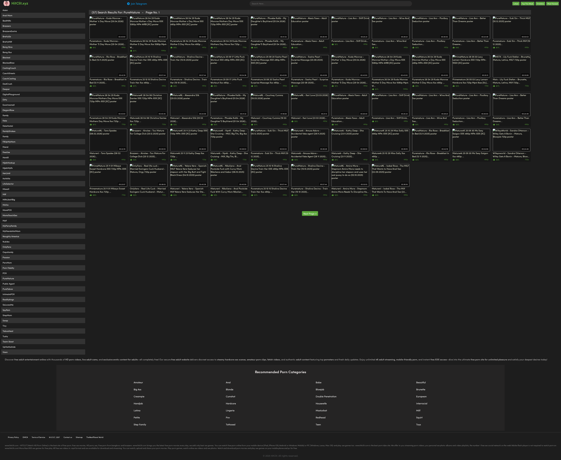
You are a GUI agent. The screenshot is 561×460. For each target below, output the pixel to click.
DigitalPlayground (11, 94)
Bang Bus (7, 52)
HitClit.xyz (19, 3)
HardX (6, 157)
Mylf (5, 220)
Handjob (138, 403)
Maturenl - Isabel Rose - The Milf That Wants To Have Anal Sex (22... (389, 190)
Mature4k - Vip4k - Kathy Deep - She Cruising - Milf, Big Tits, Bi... (229, 155)
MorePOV (7, 210)
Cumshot (230, 396)
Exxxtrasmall (8, 104)
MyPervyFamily (10, 225)
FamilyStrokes (9, 131)
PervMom (7, 262)
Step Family (140, 424)
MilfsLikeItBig (9, 199)
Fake (5, 120)
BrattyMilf (7, 41)
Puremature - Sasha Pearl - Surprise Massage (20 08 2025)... (309, 81)
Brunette (420, 389)
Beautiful (421, 382)
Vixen (5, 352)
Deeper (6, 89)
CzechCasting (9, 78)
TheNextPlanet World (94, 437)
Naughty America (11, 236)
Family (5, 115)
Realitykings (8, 299)
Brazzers (7, 25)
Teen (318, 424)
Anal (228, 382)
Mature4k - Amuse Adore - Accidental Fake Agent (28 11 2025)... (309, 155)
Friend (5, 146)
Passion (6, 257)
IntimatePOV (9, 294)
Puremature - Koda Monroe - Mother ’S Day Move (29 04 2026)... (107, 42)
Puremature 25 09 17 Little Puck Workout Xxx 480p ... (226, 81)
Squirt (419, 417)
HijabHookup (9, 162)
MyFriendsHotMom (11, 231)
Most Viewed (552, 3)
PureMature (8, 278)
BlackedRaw (8, 62)
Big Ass (137, 389)
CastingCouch (9, 67)
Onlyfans (540, 3)
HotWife (6, 178)
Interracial (421, 403)
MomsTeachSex (10, 215)
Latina (137, 410)
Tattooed (230, 424)
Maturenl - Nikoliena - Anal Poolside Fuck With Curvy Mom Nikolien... (229, 190)
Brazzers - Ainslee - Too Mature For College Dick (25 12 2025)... (147, 155)
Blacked (6, 57)
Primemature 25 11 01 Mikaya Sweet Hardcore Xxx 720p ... (107, 190)
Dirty (5, 99)
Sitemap (79, 437)
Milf (4, 194)
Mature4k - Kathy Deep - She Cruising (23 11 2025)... (346, 155)
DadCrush (7, 83)
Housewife (321, 403)
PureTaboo (8, 288)
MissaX (6, 188)
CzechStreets (9, 73)
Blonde (229, 389)
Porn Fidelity (8, 267)
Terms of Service (38, 437)
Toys (418, 424)
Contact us (68, 437)
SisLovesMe (8, 304)
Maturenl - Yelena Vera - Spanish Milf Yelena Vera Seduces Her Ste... (187, 190)
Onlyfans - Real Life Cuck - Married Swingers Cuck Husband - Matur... (148, 190)
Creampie (139, 396)
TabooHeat (8, 331)
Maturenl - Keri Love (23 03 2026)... (309, 117)
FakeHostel (8, 125)
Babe (318, 382)
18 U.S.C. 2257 (54, 437)
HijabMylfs (8, 167)
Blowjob (320, 389)
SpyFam (6, 309)
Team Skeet (8, 341)
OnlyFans (7, 246)
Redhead (320, 417)
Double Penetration (326, 396)
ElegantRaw (8, 110)
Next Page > (310, 213)
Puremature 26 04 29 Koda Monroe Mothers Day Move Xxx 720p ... (228, 42)
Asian (5, 10)
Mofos (5, 204)
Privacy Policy (13, 437)
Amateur (138, 382)
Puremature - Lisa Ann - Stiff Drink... (349, 40)
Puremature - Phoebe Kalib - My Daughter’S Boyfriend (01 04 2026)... (269, 42)
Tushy (5, 336)
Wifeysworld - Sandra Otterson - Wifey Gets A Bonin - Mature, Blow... (511, 155)
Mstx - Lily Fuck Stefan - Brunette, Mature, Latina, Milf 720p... (510, 81)
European (421, 396)
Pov (228, 417)
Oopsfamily (8, 252)
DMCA (25, 437)
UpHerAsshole (9, 346)
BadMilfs (7, 20)
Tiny (4, 325)
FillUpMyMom (9, 141)
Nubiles (6, 241)
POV (5, 273)
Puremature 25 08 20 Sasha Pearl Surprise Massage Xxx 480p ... (268, 81)
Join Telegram (138, 3)
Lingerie (230, 410)
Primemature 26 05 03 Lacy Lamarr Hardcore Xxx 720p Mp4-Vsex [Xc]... (470, 81)
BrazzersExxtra (10, 31)
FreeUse (6, 152)
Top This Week (527, 3)
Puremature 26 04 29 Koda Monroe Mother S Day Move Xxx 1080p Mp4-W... (148, 44)
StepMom (7, 315)
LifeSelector (8, 183)
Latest (516, 3)
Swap (5, 320)
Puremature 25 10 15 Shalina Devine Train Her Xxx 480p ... (148, 81)
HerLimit (6, 173)
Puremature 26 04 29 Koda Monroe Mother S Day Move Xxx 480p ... (188, 42)
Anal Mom (7, 15)
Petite (137, 417)
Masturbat (321, 410)
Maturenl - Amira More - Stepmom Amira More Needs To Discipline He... (350, 190)
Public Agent (9, 283)
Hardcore (231, 403)
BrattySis (7, 36)
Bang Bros (7, 46)
